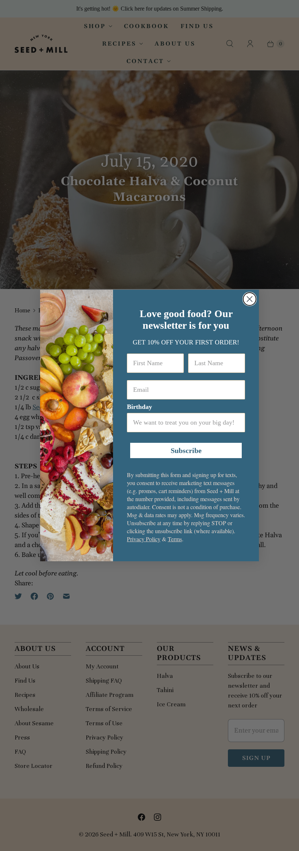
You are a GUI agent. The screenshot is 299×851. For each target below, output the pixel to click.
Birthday (139, 406)
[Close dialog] (249, 299)
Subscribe (186, 450)
